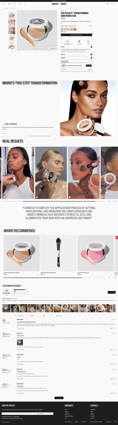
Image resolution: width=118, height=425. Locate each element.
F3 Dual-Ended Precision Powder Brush (48, 272)
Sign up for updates (40, 413)
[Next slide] (115, 201)
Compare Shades (63, 31)
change (89, 69)
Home (5, 8)
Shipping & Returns (69, 416)
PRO (25, 4)
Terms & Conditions (68, 421)
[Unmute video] (6, 197)
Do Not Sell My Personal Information (96, 421)
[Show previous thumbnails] (11, 11)
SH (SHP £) (107, 3)
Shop (66, 409)
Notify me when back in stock (76, 35)
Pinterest (93, 414)
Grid (89, 26)
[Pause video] (4, 197)
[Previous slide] (109, 201)
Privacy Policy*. (16, 416)
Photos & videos (58, 315)
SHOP (3, 4)
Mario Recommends (64, 61)
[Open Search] (103, 3)
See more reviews (59, 398)
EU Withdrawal (108, 421)
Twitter (92, 418)
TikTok (92, 412)
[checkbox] (60, 315)
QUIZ (15, 4)
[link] (63, 10)
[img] (14, 298)
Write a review (111, 292)
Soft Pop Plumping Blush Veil (83, 272)
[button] (38, 270)
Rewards (66, 412)
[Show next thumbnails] (11, 51)
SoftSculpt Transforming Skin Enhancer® (11, 272)
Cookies (76, 421)
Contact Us (67, 414)
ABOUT (20, 4)
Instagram (93, 409)
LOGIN (112, 4)
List (91, 26)
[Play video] (37, 197)
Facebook (92, 416)
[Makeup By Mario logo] (59, 4)
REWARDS (9, 4)
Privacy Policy (83, 421)
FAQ (65, 418)
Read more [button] (52, 325)
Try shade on (53, 48)
